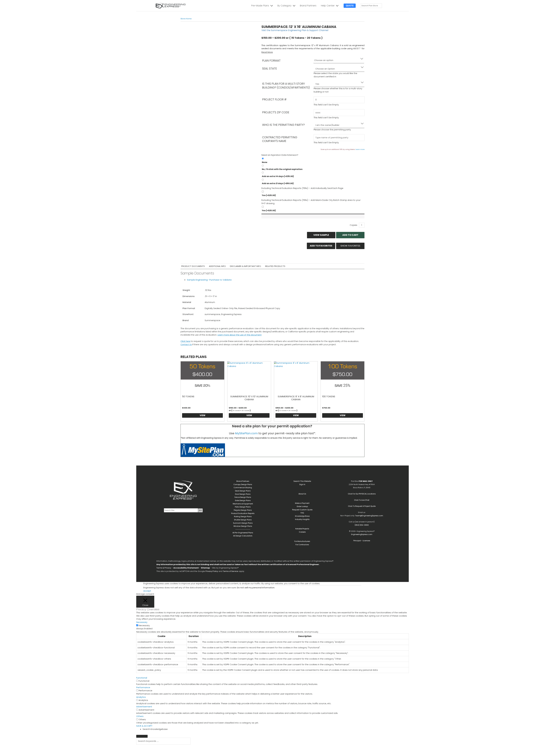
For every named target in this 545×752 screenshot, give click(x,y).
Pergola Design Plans (243, 510)
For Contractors (302, 544)
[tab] (193, 266)
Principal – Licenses (361, 540)
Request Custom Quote (302, 509)
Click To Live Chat (361, 500)
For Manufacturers (302, 541)
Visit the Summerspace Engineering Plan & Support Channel (294, 30)
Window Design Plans (242, 526)
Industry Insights (302, 519)
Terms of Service (230, 571)
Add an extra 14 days (278, 176)
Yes (269, 195)
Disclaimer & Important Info (245, 266)
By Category (284, 5)
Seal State (269, 68)
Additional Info (217, 266)
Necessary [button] (141, 622)
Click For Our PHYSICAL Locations (362, 494)
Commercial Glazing (243, 487)
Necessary (144, 625)
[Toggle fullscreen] (154, 746)
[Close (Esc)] (177, 746)
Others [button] (139, 716)
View (202, 415)
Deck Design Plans (243, 491)
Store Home (186, 18)
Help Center (328, 5)
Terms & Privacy (163, 567)
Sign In (302, 484)
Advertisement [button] (144, 706)
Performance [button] (143, 687)
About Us (302, 494)
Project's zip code (275, 112)
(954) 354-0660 (362, 525)
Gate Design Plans (243, 500)
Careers (302, 532)
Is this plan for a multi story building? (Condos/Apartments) (286, 85)
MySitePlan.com (246, 433)
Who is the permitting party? (283, 125)
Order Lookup (302, 506)
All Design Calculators (242, 536)
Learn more (360, 149)
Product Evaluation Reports (242, 513)
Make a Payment (302, 503)
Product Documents (193, 266)
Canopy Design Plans (242, 484)
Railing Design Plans (243, 516)
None (264, 162)
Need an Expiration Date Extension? (279, 154)
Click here (185, 341)
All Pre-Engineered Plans (242, 532)
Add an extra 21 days (278, 183)
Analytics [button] (141, 697)
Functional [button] (141, 677)
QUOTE (350, 5)
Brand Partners (308, 5)
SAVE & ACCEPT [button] (144, 725)
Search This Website (302, 481)
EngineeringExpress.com (361, 534)
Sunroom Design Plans (243, 523)
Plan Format (271, 61)
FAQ (302, 513)
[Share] (165, 746)
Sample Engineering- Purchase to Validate (209, 279)
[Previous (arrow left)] (142, 750)
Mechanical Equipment (243, 504)
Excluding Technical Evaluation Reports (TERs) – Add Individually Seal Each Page (302, 188)
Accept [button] (147, 590)
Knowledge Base (302, 516)
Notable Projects (302, 528)
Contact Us (186, 344)
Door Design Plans (243, 494)
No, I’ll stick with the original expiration (282, 169)
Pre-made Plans (260, 5)
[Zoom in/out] (142, 746)
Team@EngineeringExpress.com (369, 515)
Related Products (275, 266)
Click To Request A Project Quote (362, 506)
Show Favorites (350, 245)
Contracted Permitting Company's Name (279, 139)
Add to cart (350, 235)
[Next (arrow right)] (154, 750)
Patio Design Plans (243, 507)
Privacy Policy (212, 571)
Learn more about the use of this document (240, 334)
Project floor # (274, 99)
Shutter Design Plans (243, 520)
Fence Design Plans (242, 497)
